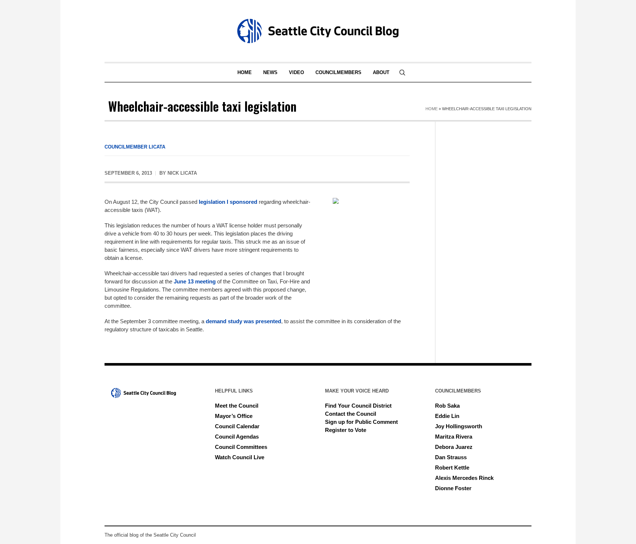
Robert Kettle (452, 467)
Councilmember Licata (135, 147)
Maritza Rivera (453, 436)
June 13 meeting (195, 281)
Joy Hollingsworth (458, 426)
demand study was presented (243, 321)
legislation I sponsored (228, 202)
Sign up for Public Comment (361, 422)
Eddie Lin (447, 416)
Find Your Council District (358, 405)
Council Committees (241, 447)
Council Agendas (237, 436)
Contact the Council (350, 414)
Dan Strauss (451, 457)
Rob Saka (447, 405)
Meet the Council (236, 405)
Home (431, 109)
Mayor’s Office (233, 416)
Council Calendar (237, 426)
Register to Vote (345, 430)
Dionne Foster (453, 488)
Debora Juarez (454, 447)
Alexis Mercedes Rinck (464, 478)
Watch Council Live (239, 457)
